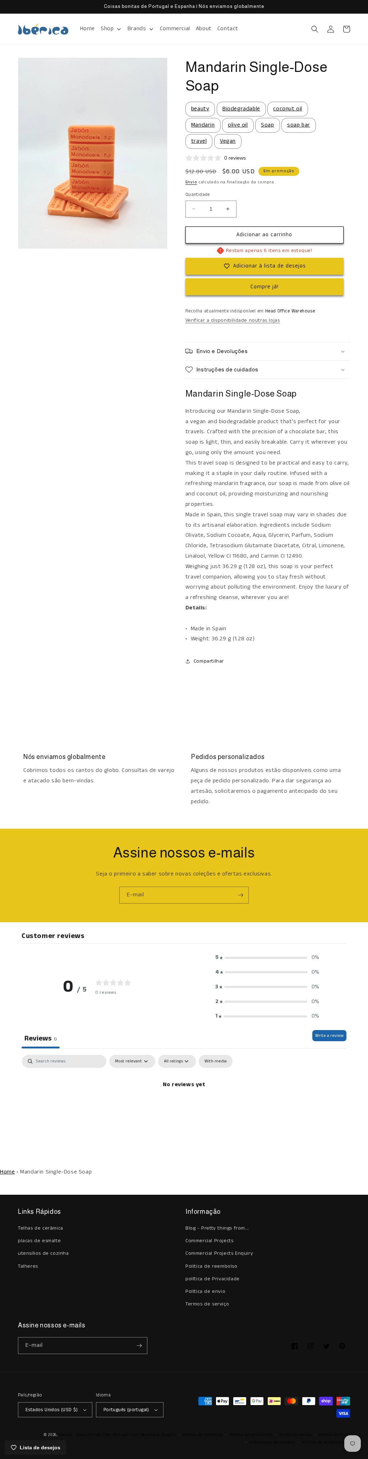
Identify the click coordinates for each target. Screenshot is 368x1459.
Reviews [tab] (40, 1038)
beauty (200, 109)
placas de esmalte (39, 1240)
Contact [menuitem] (227, 28)
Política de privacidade (251, 1435)
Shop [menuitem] (107, 28)
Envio (191, 182)
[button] (315, 29)
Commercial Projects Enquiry (219, 1253)
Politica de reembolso (211, 1266)
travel (199, 141)
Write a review (329, 1036)
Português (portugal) (126, 1410)
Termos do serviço (295, 1435)
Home (7, 1172)
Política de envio (205, 1291)
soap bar (298, 125)
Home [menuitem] (87, 28)
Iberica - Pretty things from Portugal (94, 1435)
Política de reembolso (202, 1435)
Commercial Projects (209, 1240)
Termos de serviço (207, 1304)
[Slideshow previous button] (21, 702)
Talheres (28, 1266)
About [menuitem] (204, 28)
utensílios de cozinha (43, 1253)
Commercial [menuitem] (175, 28)
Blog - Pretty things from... (217, 1228)
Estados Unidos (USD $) (52, 1410)
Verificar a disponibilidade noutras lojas (232, 320)
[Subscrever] (240, 895)
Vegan (228, 141)
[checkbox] (216, 1061)
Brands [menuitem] (137, 28)
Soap (267, 125)
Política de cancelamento (326, 1442)
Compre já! (264, 287)
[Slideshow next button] (347, 702)
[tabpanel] (184, 1109)
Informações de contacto (272, 1442)
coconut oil (287, 109)
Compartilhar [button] (209, 661)
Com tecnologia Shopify (153, 1435)
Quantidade (197, 194)
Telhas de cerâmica (40, 1228)
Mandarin (203, 125)
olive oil (238, 125)
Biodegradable (241, 109)
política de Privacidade (212, 1278)
